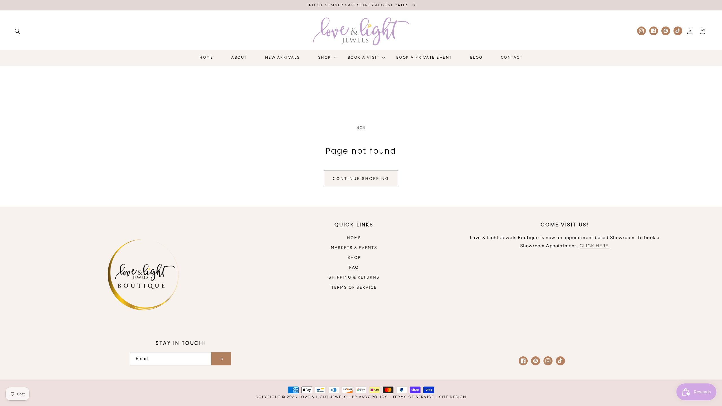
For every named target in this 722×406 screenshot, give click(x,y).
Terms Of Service (413, 397)
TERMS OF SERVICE (354, 287)
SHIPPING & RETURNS (354, 277)
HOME (354, 237)
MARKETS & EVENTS (354, 247)
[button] (17, 31)
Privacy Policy (370, 397)
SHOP (354, 257)
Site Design (452, 397)
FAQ (354, 267)
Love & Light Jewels (323, 397)
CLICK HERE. (594, 245)
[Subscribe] (221, 358)
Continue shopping (361, 178)
